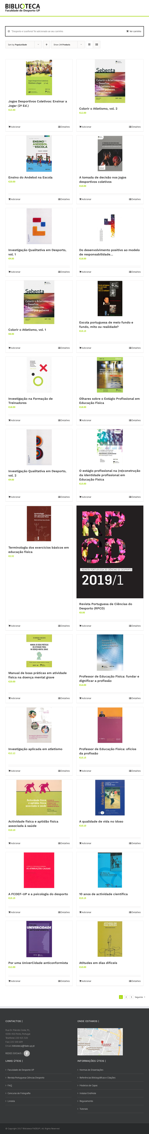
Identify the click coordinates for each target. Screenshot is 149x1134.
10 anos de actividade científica (103, 894)
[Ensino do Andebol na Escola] (39, 153)
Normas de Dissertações (91, 1069)
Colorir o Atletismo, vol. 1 (27, 329)
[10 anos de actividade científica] (109, 870)
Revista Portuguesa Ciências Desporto (26, 1077)
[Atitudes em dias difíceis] (109, 939)
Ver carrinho (135, 31)
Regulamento (86, 1101)
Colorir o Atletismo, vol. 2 (98, 108)
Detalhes (65, 126)
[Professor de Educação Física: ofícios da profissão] (109, 725)
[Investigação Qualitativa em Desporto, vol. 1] (39, 226)
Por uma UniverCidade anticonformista (38, 963)
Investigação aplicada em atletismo (35, 749)
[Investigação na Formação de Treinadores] (39, 375)
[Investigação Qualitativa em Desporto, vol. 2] (39, 447)
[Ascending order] (46, 44)
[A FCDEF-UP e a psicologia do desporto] (39, 870)
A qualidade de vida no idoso (101, 821)
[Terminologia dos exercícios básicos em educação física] (39, 524)
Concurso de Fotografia (19, 1093)
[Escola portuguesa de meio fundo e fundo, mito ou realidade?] (109, 298)
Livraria (11, 1101)
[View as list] (96, 44)
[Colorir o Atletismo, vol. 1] (39, 302)
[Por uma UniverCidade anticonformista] (39, 939)
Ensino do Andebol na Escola (30, 177)
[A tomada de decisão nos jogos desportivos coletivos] (109, 153)
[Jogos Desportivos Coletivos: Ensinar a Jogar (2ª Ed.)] (39, 77)
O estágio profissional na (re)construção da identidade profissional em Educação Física (109, 475)
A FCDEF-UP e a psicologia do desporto (38, 894)
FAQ (10, 1085)
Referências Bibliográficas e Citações (97, 1077)
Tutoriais (84, 1108)
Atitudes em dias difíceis (98, 963)
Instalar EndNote (88, 1093)
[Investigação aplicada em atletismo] (39, 725)
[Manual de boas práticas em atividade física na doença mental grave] (39, 650)
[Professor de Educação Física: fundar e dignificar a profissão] (109, 652)
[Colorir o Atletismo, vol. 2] (109, 81)
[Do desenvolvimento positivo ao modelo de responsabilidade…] (109, 226)
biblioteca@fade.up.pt (23, 1045)
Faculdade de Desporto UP (21, 1069)
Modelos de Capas (88, 1085)
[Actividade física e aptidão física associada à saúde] (39, 797)
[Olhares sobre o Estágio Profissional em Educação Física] (109, 375)
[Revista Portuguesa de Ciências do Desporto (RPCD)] (109, 552)
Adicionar (15, 126)
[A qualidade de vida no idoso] (109, 797)
